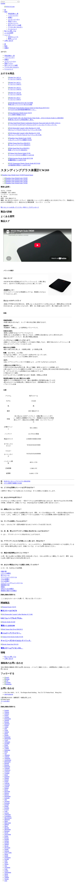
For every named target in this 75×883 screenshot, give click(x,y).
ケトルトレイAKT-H (14, 94)
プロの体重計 (5, 579)
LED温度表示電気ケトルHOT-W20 (19, 165)
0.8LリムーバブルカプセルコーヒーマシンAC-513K (25, 135)
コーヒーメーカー (14, 19)
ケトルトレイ (12, 29)
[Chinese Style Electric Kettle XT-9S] (12, 637)
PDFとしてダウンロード (31, 207)
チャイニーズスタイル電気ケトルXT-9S (21, 155)
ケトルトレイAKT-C (14, 84)
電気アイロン (12, 21)
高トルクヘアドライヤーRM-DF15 (19, 145)
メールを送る (5, 701)
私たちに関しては (10, 31)
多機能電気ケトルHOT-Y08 (17, 160)
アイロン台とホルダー (15, 27)
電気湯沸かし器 (13, 13)
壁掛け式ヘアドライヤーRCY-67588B (20, 104)
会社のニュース (13, 37)
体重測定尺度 (5, 585)
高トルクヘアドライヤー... (11, 633)
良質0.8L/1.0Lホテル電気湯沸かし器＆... (21, 119)
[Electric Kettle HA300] (8, 622)
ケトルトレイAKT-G (14, 89)
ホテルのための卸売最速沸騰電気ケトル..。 (22, 109)
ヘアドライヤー (13, 15)
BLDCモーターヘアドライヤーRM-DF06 (17, 481)
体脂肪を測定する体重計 (9, 590)
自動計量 (4, 571)
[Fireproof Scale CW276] (8, 607)
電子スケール (5, 575)
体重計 (10, 17)
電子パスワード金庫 (14, 25)
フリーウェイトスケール (9, 577)
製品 (5, 11)
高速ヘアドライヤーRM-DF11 (17, 150)
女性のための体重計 (7, 589)
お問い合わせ (8, 40)
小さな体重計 (5, 581)
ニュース (7, 35)
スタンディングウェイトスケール (12, 583)
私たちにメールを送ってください (12, 207)
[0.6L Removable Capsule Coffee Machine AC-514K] (17, 614)
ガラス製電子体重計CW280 (13, 483)
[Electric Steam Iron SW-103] (9, 644)
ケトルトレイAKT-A (14, 79)
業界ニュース (12, 38)
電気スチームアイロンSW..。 (12, 648)
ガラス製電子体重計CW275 (17, 114)
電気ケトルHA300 (8, 626)
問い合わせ (4, 669)
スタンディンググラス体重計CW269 (20, 140)
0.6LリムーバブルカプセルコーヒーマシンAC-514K (25, 130)
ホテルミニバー (13, 23)
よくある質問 (8, 33)
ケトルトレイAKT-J (14, 99)
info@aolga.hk (8, 694)
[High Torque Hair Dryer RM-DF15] (12, 629)
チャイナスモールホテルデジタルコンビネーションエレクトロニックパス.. (32, 125)
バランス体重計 (6, 573)
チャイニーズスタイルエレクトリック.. (16, 640)
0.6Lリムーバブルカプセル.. (11, 618)
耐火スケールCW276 (9, 611)
